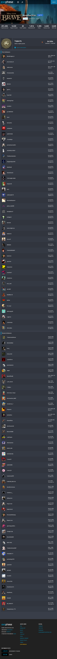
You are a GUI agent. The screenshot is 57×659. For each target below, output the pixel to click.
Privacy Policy (23, 640)
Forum (37, 18)
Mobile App (22, 628)
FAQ (21, 626)
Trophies (25, 18)
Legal (21, 636)
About (21, 632)
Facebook (41, 630)
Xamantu (8, 631)
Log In (53, 2)
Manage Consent (24, 638)
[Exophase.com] (8, 2)
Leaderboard (32, 18)
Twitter (41, 628)
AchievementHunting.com (45, 632)
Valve (14, 633)
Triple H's (18, 41)
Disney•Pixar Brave (29, 15)
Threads (41, 626)
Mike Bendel (10, 629)
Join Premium (23, 644)
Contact (22, 634)
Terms (21, 642)
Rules (21, 630)
